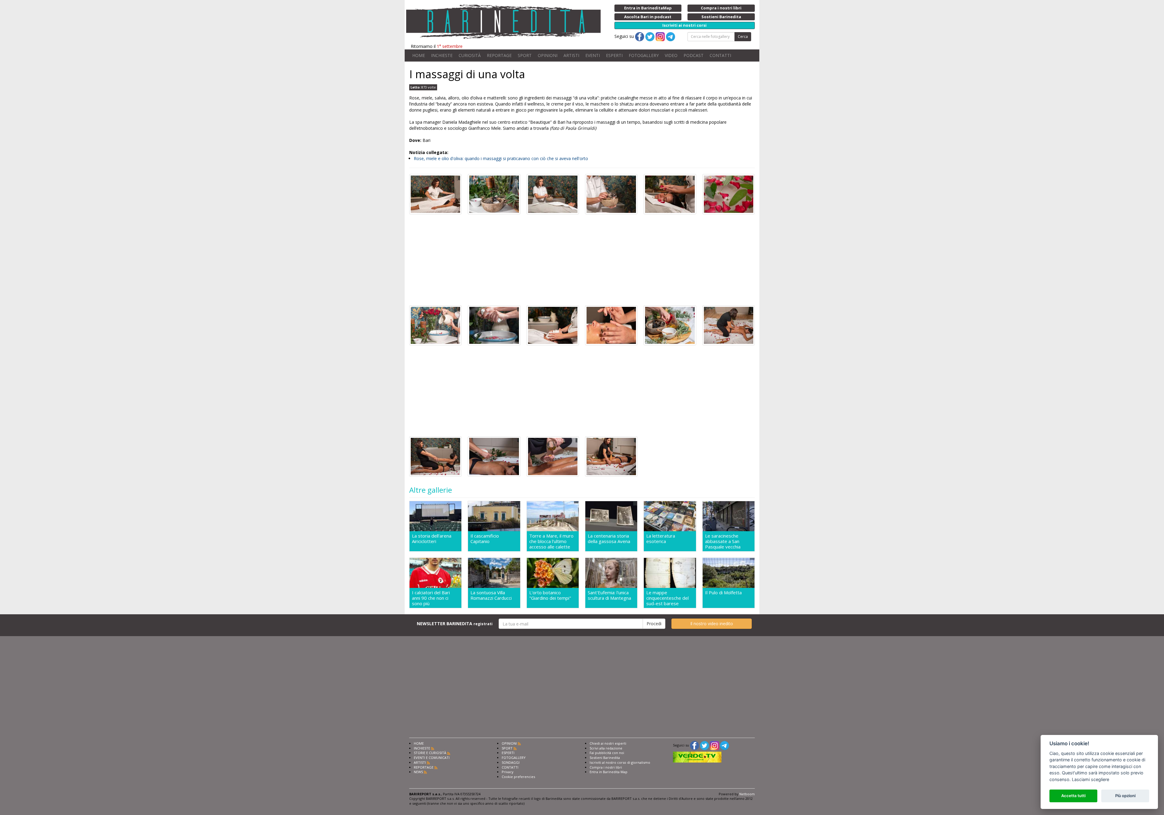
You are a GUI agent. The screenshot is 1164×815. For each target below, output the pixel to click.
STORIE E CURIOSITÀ (430, 752)
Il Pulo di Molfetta (723, 592)
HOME (418, 55)
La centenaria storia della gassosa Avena (609, 538)
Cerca (743, 36)
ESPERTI (614, 55)
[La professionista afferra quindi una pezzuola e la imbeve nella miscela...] (494, 325)
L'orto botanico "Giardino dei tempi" (550, 595)
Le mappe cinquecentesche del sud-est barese (667, 598)
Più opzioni (1125, 795)
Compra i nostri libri (606, 767)
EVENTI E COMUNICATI (432, 757)
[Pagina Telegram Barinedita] (724, 745)
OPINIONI (547, 55)
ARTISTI (571, 55)
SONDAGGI (511, 762)
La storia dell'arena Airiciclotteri (431, 538)
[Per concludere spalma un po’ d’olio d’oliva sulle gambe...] (553, 456)
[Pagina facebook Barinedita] (694, 745)
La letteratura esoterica (660, 538)
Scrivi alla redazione (606, 748)
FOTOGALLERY (644, 55)
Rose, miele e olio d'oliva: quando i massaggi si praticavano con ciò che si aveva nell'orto (501, 158)
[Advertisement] (582, 259)
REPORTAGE (499, 55)
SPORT (525, 55)
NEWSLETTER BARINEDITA (455, 623)
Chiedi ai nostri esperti (608, 743)
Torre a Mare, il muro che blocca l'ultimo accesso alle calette (551, 541)
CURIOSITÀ (470, 55)
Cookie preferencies (518, 776)
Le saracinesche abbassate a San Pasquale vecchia (723, 541)
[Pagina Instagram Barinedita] (714, 745)
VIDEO (671, 55)
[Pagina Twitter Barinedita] (704, 745)
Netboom (747, 794)
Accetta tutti (1073, 795)
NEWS (418, 772)
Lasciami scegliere (1090, 779)
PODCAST (694, 55)
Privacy (507, 772)
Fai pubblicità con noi (607, 752)
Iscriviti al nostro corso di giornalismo (620, 762)
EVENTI (592, 55)
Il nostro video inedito (711, 623)
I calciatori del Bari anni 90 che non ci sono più (431, 598)
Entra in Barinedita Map (608, 772)
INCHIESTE (442, 55)
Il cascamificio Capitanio (484, 538)
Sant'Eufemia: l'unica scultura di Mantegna (609, 595)
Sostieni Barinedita (605, 757)
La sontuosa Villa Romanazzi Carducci (491, 595)
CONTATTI (720, 55)
